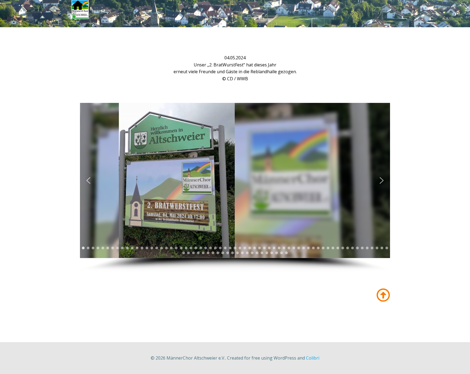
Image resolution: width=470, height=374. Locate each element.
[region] (235, 187)
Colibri (312, 358)
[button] (88, 180)
